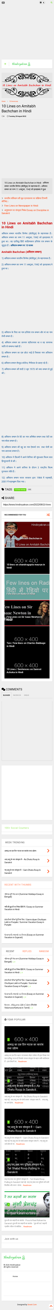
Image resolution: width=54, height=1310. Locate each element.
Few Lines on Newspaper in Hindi (21, 205)
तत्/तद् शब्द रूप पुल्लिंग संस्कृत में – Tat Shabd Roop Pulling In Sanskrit (25, 1168)
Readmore (22, 1061)
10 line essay (13, 101)
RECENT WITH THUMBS (17, 884)
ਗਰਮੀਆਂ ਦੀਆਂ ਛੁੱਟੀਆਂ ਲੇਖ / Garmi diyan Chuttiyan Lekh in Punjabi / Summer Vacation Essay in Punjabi (25, 922)
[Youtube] (3, 2)
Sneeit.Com (32, 1305)
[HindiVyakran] (21, 65)
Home (3, 101)
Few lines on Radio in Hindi (21, 593)
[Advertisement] (25, 32)
